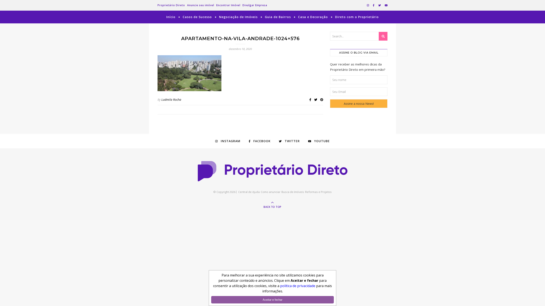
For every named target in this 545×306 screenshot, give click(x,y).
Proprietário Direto (171, 5)
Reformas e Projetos (318, 192)
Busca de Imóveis (292, 192)
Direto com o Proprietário (357, 17)
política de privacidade (297, 285)
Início (170, 17)
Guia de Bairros (278, 17)
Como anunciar (270, 192)
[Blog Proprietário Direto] (272, 171)
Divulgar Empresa (254, 5)
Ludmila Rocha (171, 100)
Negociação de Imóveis (238, 17)
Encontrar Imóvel (228, 5)
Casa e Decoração (313, 17)
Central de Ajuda (249, 192)
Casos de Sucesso (197, 17)
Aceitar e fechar (272, 299)
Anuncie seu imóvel (200, 5)
